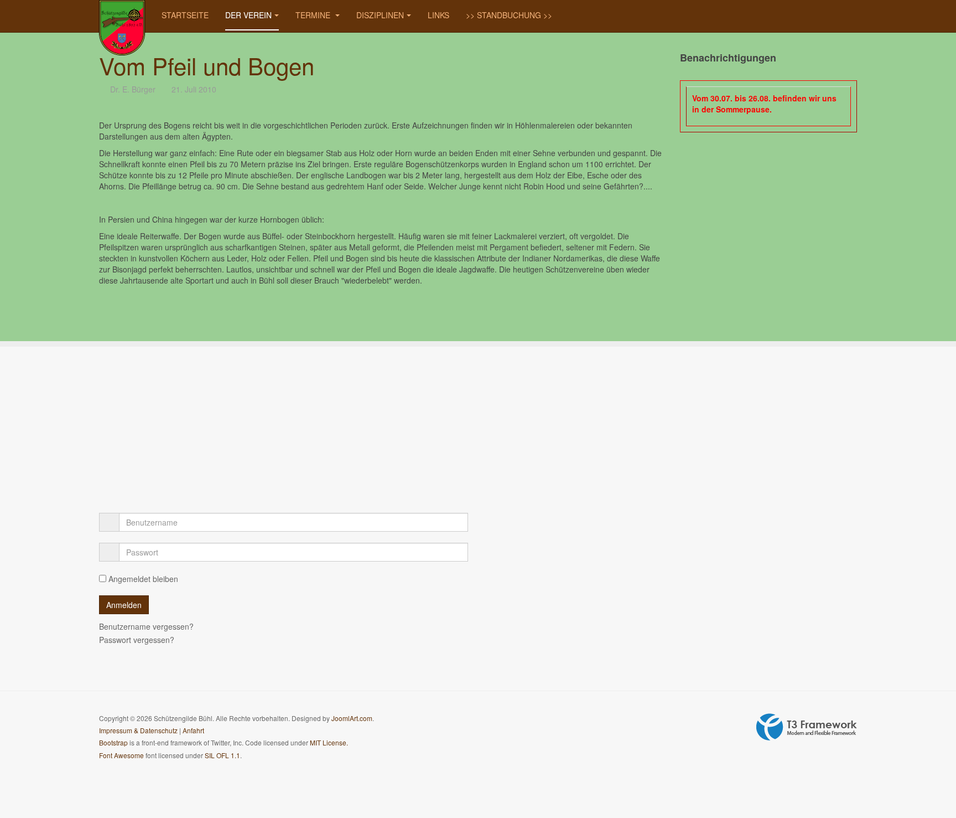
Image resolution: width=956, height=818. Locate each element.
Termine (313, 14)
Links (438, 14)
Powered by (806, 727)
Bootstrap (113, 742)
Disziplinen (380, 14)
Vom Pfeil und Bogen (206, 65)
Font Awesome (121, 755)
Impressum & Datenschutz (138, 730)
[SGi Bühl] (122, 15)
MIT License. (329, 742)
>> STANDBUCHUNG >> (509, 14)
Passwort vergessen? (136, 639)
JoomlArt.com (351, 718)
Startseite (185, 14)
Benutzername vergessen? (146, 626)
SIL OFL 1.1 (222, 755)
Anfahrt (193, 730)
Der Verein (248, 14)
